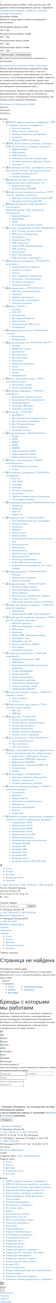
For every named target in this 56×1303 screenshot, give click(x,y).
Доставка (10, 874)
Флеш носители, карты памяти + (22, 1261)
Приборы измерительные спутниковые (31, 496)
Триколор (16, 487)
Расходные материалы (23, 281)
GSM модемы (18, 152)
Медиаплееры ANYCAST (24, 188)
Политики (51, 1112)
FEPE (14, 439)
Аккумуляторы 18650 (22, 822)
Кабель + (10, 1210)
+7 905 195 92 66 (27, 884)
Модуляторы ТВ (20, 798)
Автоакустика (18, 547)
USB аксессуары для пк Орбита (27, 626)
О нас (9, 868)
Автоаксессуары (20, 523)
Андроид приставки (21, 185)
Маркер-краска (19, 535)
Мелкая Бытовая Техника (24, 586)
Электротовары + (14, 1273)
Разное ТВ (17, 514)
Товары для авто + (15, 1240)
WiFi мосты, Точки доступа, (25, 233)
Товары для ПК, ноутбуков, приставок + (25, 1252)
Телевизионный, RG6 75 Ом (26, 324)
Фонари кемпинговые (22, 728)
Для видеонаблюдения (23, 318)
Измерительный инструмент (26, 266)
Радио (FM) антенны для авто (26, 562)
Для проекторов (19, 357)
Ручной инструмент (21, 284)
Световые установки (22, 302)
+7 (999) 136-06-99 (9, 1140)
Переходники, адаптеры (24, 679)
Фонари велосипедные (23, 725)
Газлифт (16, 345)
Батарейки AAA (19, 849)
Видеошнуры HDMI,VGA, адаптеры (29, 758)
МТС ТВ (16, 478)
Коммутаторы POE (21, 239)
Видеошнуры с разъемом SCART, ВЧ (30, 764)
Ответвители (18, 804)
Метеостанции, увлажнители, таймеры (31, 595)
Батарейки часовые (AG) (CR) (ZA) (29, 861)
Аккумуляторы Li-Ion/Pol (23, 834)
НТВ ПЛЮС (17, 481)
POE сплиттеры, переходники (26, 257)
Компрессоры (18, 532)
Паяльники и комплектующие (26, 278)
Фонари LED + (13, 1264)
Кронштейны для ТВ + (17, 1216)
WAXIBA (16, 447)
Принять (4, 106)
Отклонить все (23, 54)
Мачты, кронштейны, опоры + (20, 1219)
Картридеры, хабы (21, 637)
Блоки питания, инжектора (25, 131)
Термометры (18, 610)
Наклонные (17, 360)
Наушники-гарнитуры (22, 408)
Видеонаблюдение (21, 215)
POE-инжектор (19, 248)
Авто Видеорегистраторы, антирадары (31, 520)
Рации (15, 469)
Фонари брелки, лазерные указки (28, 722)
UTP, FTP (16, 312)
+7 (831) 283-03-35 (9, 884)
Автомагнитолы (19, 550)
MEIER (15, 442)
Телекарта (17, 484)
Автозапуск (17, 526)
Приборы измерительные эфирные (29, 134)
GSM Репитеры (19, 155)
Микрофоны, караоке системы (27, 396)
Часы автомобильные (22, 740)
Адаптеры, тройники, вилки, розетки (29, 777)
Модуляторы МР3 (20, 556)
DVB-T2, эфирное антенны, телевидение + (27, 1181)
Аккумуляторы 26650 (22, 828)
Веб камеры (18, 629)
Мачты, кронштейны (22, 387)
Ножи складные (19, 698)
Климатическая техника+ (18, 1213)
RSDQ (15, 444)
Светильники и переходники (26, 299)
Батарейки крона (20, 858)
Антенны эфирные (21, 128)
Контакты (10, 880)
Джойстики (17, 632)
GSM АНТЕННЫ (20, 149)
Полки (15, 366)
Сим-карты (17, 164)
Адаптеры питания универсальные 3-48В (32, 197)
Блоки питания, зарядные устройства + (25, 1192)
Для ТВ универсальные (23, 423)
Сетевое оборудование (17, 1201)
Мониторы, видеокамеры (24, 559)
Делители (16, 795)
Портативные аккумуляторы (25, 682)
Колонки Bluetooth (21, 176)
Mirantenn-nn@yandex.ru (12, 915)
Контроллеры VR (20, 673)
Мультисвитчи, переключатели (27, 801)
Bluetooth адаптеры (21, 623)
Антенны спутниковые (22, 490)
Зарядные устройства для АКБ (27, 200)
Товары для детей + (16, 1243)
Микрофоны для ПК (21, 640)
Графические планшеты (24, 577)
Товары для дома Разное (24, 598)
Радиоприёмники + (15, 1228)
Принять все (7, 54)
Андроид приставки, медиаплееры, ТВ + (26, 1189)
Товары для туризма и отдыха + (21, 1258)
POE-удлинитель (20, 242)
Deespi (15, 436)
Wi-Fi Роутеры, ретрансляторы (27, 230)
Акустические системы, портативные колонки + (29, 1186)
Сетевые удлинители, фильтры (27, 783)
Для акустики (18, 351)
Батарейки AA (19, 846)
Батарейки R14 (19, 852)
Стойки (15, 372)
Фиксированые (19, 375)
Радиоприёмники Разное (24, 453)
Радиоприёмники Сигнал (24, 456)
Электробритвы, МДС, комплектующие (31, 613)
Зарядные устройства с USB (26, 659)
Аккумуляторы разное (22, 837)
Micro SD (16, 710)
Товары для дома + (15, 1246)
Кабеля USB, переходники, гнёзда (28, 635)
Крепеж (15, 272)
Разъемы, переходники (23, 807)
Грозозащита (18, 236)
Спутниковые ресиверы (23, 499)
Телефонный (18, 327)
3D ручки (16, 574)
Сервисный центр (14, 877)
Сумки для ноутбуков (22, 649)
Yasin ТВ (16, 511)
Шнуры (15, 770)
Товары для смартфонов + (19, 1255)
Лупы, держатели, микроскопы (27, 275)
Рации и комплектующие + (19, 1231)
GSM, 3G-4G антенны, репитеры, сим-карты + (28, 1184)
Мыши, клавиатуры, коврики (25, 643)
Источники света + (15, 1207)
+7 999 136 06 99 (44, 884)
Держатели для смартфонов (26, 553)
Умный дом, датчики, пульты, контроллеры (33, 601)
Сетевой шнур (19, 767)
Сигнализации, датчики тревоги (27, 224)
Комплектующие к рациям (25, 466)
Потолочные (18, 369)
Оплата (9, 871)
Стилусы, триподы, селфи (24, 685)
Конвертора (17, 493)
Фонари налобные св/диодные (27, 731)
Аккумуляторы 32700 (22, 831)
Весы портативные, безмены (26, 589)
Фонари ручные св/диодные (25, 734)
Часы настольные (20, 746)
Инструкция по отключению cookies (17, 104)
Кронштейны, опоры (22, 384)
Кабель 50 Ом (19, 321)
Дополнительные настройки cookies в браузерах (23, 65)
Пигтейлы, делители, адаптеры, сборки (31, 161)
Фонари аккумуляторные (24, 719)
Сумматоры (17, 813)
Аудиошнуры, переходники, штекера (30, 755)
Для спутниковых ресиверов (25, 420)
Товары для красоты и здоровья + (22, 1249)
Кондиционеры (19, 339)
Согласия (7, 1115)
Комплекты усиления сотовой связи (29, 158)
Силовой (16, 309)
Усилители (17, 137)
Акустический (18, 315)
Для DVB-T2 (17, 414)
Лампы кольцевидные (22, 676)
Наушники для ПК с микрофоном (28, 399)
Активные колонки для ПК (24, 173)
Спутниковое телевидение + (20, 1234)
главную (18, 974)
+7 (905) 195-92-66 (28, 1132)
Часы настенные (20, 743)
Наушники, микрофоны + (18, 1222)
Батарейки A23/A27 (21, 843)
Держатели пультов (21, 348)
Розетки (15, 810)
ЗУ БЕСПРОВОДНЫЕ (22, 670)
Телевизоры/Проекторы (17, 1237)
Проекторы (17, 505)
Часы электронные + (16, 1267)
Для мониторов (19, 354)
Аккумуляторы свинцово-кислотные (29, 840)
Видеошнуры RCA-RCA (23, 761)
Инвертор (16, 529)
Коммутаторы (18, 251)
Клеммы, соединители (23, 780)
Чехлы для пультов (21, 429)
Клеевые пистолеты (21, 269)
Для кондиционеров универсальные (29, 417)
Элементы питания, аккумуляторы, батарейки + (29, 1279)
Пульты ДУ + (12, 1225)
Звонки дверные (20, 592)
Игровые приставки (21, 580)
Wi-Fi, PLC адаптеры (22, 254)
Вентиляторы (18, 336)
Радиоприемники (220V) (24, 450)
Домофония (18, 218)
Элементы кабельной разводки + (22, 1276)
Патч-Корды (18, 646)
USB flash (16, 713)
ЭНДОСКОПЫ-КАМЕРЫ (23, 688)
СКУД (14, 221)
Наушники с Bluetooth (22, 405)
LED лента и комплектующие (26, 291)
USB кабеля (18, 662)
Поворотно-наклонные (23, 363)
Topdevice (17, 508)
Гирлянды (17, 294)
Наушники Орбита (21, 402)
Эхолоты (16, 700)
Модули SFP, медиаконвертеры (27, 245)
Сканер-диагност (20, 544)
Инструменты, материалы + (19, 1204)
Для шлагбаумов (20, 426)
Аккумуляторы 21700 (22, 825)
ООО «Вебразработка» (28, 1155)
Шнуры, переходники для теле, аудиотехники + (29, 1270)
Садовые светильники (22, 297)
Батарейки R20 (19, 855)
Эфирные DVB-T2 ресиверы (25, 139)
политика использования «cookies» (17, 10)
